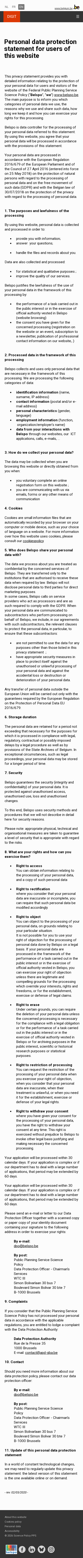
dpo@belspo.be (26, 1246)
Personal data (13, 1526)
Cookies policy (13, 1521)
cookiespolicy (33, 541)
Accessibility (12, 1531)
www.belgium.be (64, 8)
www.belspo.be (66, 95)
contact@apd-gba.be (41, 1353)
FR (14, 7)
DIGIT (11, 16)
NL (7, 7)
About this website (15, 1517)
